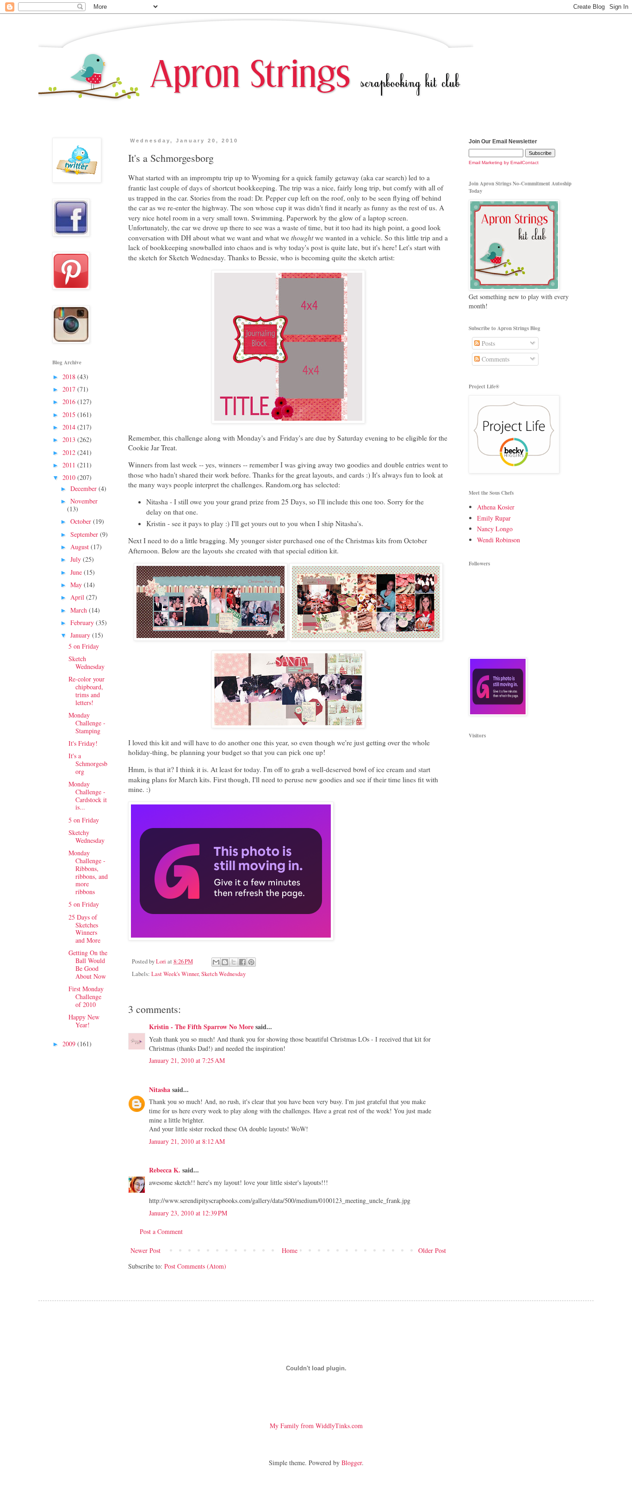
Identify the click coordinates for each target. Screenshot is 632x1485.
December (84, 488)
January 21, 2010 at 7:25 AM (187, 1060)
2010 (69, 477)
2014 (69, 427)
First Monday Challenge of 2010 (86, 996)
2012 (69, 452)
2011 (69, 464)
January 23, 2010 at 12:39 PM (188, 1213)
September (85, 534)
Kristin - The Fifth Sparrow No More (201, 1026)
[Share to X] (233, 962)
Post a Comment (161, 1231)
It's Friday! (83, 743)
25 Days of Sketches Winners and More (84, 929)
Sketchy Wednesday (86, 836)
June (77, 572)
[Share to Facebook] (242, 962)
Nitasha (159, 1089)
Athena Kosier (495, 507)
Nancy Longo (495, 528)
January (81, 635)
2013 (69, 439)
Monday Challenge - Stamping (86, 723)
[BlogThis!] (224, 962)
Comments (494, 359)
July (76, 559)
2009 (69, 1043)
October (81, 521)
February (83, 622)
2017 (69, 389)
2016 (69, 401)
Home (289, 1250)
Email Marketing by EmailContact (504, 162)
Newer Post (145, 1250)
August (80, 546)
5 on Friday (83, 646)
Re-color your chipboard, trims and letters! (86, 690)
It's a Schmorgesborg (87, 763)
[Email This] (216, 962)
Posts (487, 343)
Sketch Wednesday (223, 974)
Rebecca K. (164, 1170)
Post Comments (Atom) (195, 1266)
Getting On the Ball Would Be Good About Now (87, 964)
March (79, 610)
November (84, 501)
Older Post (432, 1250)
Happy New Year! (83, 1020)
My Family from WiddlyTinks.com (316, 1425)
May (77, 584)
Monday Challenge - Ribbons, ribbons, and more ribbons (88, 872)
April (78, 597)
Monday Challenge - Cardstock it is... (87, 795)
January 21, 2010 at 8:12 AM (187, 1141)
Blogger (351, 1462)
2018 (69, 376)
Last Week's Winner (174, 974)
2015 (69, 414)
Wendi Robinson (498, 539)
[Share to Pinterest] (251, 962)
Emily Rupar (494, 518)
